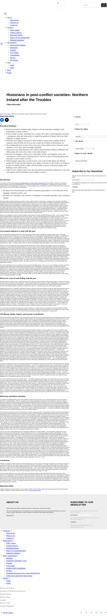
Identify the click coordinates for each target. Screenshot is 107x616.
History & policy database (67, 3)
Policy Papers (7, 114)
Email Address (76, 180)
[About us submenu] (10, 531)
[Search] (104, 5)
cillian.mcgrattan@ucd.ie (34, 490)
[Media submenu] (9, 578)
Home (1, 114)
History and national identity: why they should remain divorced (30, 183)
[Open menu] (1, 43)
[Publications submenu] (13, 541)
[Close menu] (5, 13)
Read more (9, 515)
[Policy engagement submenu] (17, 556)
